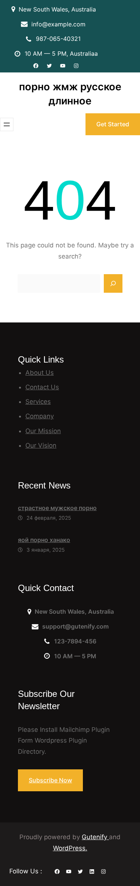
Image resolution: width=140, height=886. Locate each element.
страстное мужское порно (57, 508)
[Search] (113, 283)
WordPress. (70, 848)
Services (38, 401)
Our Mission (43, 431)
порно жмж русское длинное (70, 94)
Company (39, 416)
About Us (39, 372)
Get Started (112, 124)
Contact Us (42, 387)
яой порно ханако (44, 539)
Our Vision (40, 445)
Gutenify (95, 837)
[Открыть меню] (6, 124)
